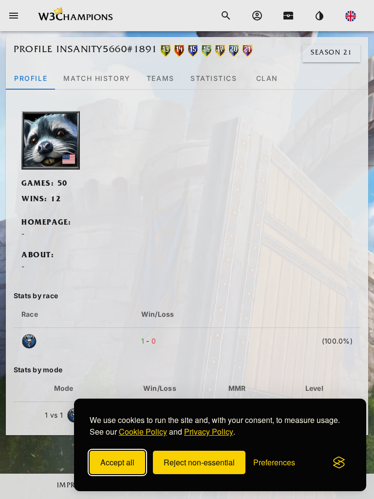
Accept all (117, 462)
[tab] (30, 78)
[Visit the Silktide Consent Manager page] (339, 462)
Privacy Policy (208, 431)
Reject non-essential (199, 462)
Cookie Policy (143, 431)
